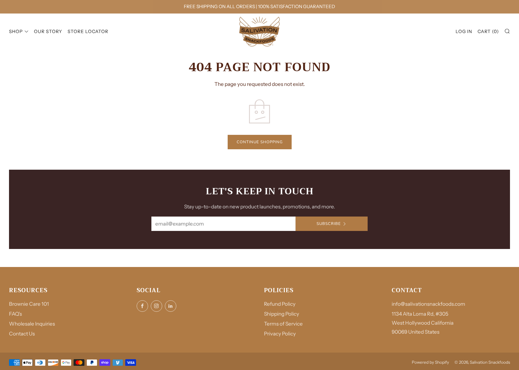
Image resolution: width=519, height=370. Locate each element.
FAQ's (15, 314)
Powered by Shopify (430, 362)
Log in (464, 31)
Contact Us (22, 334)
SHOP (16, 31)
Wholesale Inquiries (32, 324)
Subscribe (329, 223)
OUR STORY (48, 31)
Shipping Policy (281, 314)
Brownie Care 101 (29, 304)
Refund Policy (280, 304)
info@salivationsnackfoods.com (428, 304)
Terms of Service (283, 324)
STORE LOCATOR (88, 31)
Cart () (488, 31)
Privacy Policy (280, 334)
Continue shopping (260, 142)
